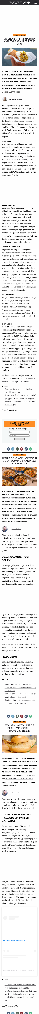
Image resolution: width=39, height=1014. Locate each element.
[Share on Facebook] (8, 449)
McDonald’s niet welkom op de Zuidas (21, 991)
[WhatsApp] (30, 449)
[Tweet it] (13, 449)
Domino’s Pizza (28, 538)
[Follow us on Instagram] (17, 449)
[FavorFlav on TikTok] (26, 449)
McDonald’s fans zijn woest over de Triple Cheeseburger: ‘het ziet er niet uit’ (20, 997)
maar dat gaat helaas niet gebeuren (19, 779)
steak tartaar (22, 159)
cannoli (14, 339)
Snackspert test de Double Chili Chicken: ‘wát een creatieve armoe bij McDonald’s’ (20, 687)
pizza (26, 297)
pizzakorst (20, 674)
